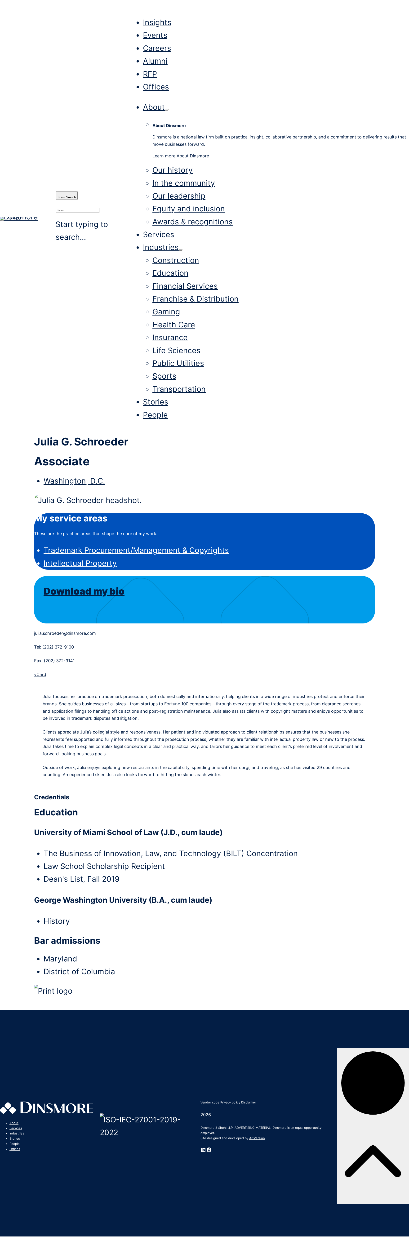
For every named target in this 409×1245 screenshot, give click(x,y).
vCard (40, 674)
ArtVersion (257, 1138)
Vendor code (209, 1102)
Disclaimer (248, 1102)
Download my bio (84, 591)
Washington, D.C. (74, 480)
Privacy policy (230, 1102)
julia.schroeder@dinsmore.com (65, 633)
